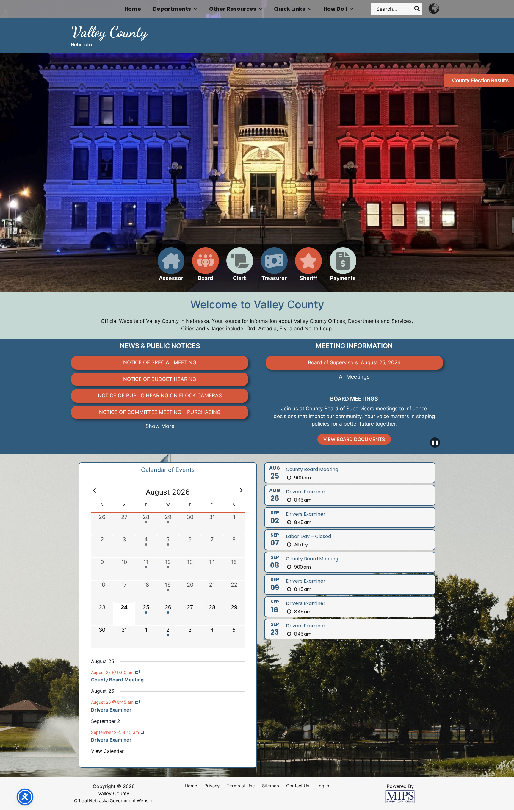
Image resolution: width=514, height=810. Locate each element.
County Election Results (480, 80)
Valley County (109, 32)
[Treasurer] (274, 267)
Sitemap (270, 786)
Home (191, 786)
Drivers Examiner (111, 710)
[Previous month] (94, 490)
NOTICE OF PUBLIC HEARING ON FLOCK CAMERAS (160, 395)
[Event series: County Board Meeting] (137, 672)
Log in (322, 786)
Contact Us (297, 786)
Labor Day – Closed (308, 536)
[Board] (205, 267)
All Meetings (354, 376)
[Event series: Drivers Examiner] (137, 702)
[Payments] (343, 267)
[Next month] (241, 490)
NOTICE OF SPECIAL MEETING (159, 362)
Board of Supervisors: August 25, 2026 (354, 362)
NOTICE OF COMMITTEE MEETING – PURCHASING (160, 412)
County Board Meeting (117, 680)
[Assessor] (171, 267)
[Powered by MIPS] (400, 797)
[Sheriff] (308, 267)
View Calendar (107, 751)
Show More (159, 426)
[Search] (417, 9)
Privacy (212, 786)
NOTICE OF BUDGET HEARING (159, 379)
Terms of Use (241, 786)
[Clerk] (239, 267)
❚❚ (435, 442)
